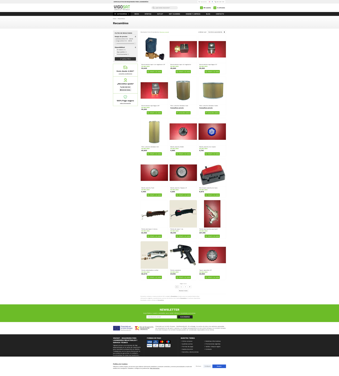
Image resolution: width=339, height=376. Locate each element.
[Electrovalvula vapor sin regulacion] (183, 49)
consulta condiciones (125, 73)
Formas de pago (187, 346)
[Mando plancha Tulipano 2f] (183, 172)
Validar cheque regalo (213, 346)
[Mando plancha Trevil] (154, 172)
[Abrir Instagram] (209, 1)
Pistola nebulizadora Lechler (149, 270)
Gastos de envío (187, 349)
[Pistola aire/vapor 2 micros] (154, 214)
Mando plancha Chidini (177, 147)
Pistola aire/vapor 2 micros (149, 229)
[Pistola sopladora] (183, 255)
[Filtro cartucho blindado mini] (154, 131)
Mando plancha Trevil (147, 188)
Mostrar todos (164, 32)
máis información (125, 103)
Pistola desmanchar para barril (208, 229)
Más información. (155, 368)
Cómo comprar (187, 341)
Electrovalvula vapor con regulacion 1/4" (153, 64)
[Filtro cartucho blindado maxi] (183, 90)
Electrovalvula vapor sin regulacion (180, 64)
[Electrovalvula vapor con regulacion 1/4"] (154, 49)
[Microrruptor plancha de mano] (212, 172)
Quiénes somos (187, 344)
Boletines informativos (213, 341)
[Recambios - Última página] (185, 286)
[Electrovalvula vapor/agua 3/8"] (154, 90)
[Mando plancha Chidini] (183, 131)
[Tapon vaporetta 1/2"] (212, 255)
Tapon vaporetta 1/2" (205, 270)
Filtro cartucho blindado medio (208, 105)
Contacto (209, 349)
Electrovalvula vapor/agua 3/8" (150, 105)
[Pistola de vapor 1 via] (183, 214)
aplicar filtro (126, 59)
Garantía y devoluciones (190, 352)
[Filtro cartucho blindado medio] (212, 90)
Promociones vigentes (213, 344)
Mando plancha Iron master (207, 147)
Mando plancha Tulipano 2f (178, 188)
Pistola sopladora (175, 270)
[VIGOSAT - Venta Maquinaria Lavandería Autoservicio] (122, 7)
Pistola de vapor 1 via (176, 229)
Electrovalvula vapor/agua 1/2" (208, 64)
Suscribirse (185, 317)
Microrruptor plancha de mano (208, 188)
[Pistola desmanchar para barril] (212, 214)
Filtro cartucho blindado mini (150, 147)
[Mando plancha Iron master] (212, 131)
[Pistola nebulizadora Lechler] (154, 255)
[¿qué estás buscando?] (164, 8)
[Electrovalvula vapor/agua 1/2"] (212, 49)
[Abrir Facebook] (212, 1)
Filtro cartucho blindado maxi (179, 105)
